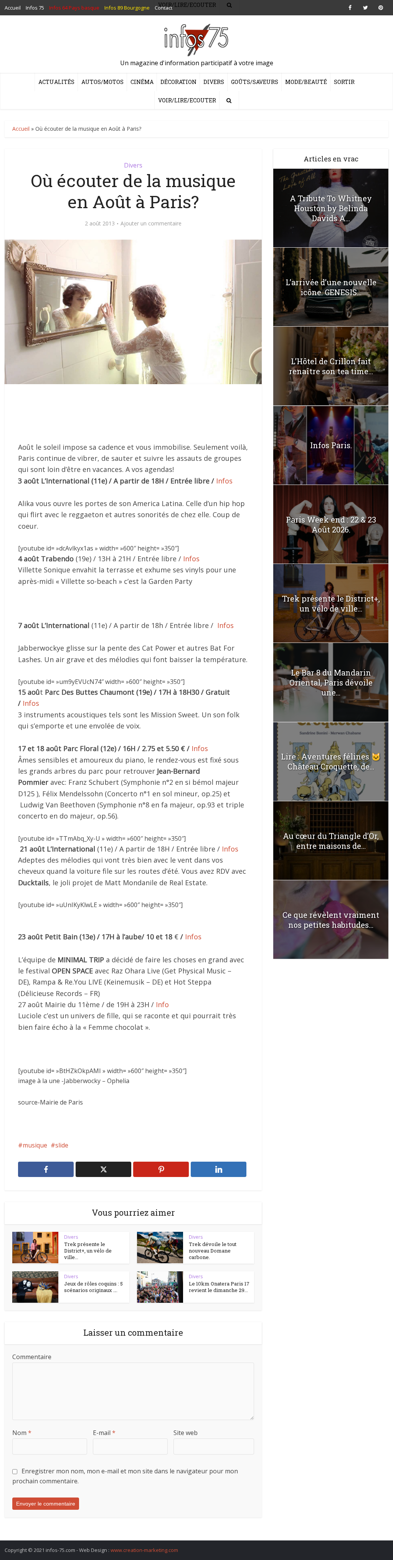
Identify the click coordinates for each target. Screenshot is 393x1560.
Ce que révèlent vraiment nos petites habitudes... (330, 920)
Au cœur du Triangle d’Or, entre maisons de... (331, 841)
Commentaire (31, 1357)
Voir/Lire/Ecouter (187, 100)
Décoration (178, 81)
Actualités (56, 81)
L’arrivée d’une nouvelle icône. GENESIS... (331, 287)
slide (61, 1145)
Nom (21, 1432)
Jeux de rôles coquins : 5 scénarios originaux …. (93, 1287)
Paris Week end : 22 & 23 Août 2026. (331, 524)
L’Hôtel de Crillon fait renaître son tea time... (331, 366)
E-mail (104, 1432)
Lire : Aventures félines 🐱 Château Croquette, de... (331, 761)
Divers (213, 81)
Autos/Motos (102, 81)
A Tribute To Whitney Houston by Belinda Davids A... (331, 208)
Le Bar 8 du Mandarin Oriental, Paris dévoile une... (331, 682)
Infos (224, 480)
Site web (185, 1432)
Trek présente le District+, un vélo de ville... (88, 1251)
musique (35, 1145)
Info (162, 1004)
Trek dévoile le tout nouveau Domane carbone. (212, 1251)
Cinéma (142, 81)
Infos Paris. (331, 445)
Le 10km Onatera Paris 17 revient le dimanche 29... (219, 1287)
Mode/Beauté (306, 81)
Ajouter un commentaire (151, 223)
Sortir (344, 81)
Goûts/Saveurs (254, 81)
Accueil (21, 128)
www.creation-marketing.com (144, 1550)
